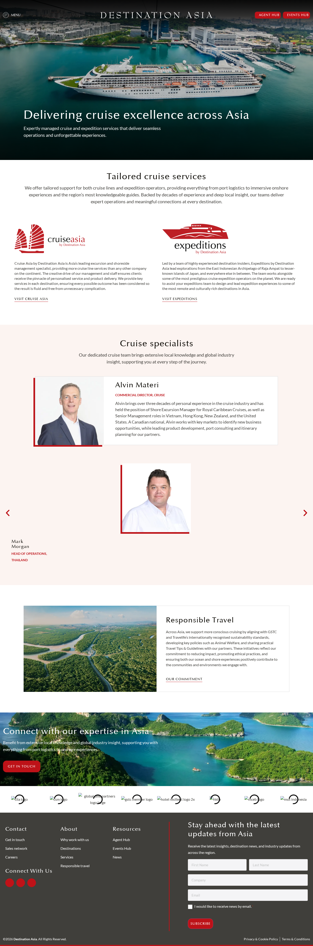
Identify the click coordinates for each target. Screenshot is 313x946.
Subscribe (200, 923)
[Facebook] (9, 882)
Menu (16, 15)
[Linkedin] (20, 882)
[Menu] (6, 15)
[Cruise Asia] (49, 239)
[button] (7, 513)
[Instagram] (31, 882)
